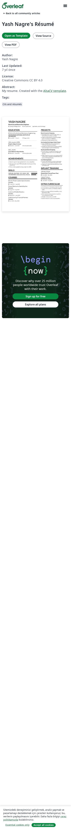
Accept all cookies (44, 825)
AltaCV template (54, 91)
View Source (43, 36)
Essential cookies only (17, 824)
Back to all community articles (21, 13)
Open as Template (16, 35)
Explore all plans (35, 304)
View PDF (11, 45)
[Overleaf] (12, 5)
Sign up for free (35, 296)
